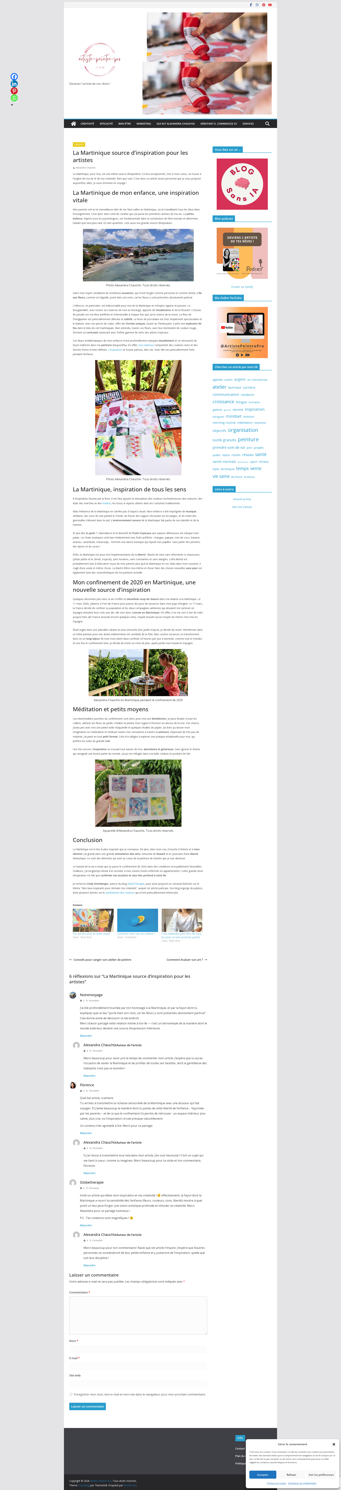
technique (227, 469)
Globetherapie (92, 1182)
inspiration (255, 409)
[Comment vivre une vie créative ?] (137, 920)
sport (253, 462)
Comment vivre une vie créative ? (136, 933)
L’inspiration (115, 349)
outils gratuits (224, 439)
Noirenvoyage (91, 994)
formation (254, 402)
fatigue (241, 402)
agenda (218, 379)
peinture (248, 439)
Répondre (86, 1035)
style (216, 469)
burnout (234, 387)
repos (226, 455)
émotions (249, 477)
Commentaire (79, 1292)
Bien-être (124, 123)
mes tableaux (146, 345)
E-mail (74, 1358)
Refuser (291, 1474)
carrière (249, 387)
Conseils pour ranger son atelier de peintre (102, 960)
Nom (73, 1341)
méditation (245, 422)
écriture (236, 477)
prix (249, 448)
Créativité (87, 123)
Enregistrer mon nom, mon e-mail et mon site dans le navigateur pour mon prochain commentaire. (140, 1394)
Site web (75, 1375)
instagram (218, 416)
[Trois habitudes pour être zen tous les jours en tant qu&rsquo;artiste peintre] (182, 920)
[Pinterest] (14, 90)
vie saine (221, 476)
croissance (223, 401)
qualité (216, 455)
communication (226, 394)
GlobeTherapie (136, 883)
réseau (248, 454)
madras (106, 503)
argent (240, 379)
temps (242, 468)
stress (264, 461)
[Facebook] (14, 76)
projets (259, 448)
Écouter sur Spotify (242, 286)
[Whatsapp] (14, 97)
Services (248, 123)
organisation (243, 429)
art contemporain (257, 379)
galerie (217, 410)
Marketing (144, 123)
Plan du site (242, 1456)
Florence (87, 1084)
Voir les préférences (321, 1474)
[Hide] (12, 104)
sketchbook (243, 462)
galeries (227, 410)
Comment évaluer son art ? (185, 960)
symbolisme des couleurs (120, 892)
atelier (220, 387)
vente (255, 468)
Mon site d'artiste (242, 507)
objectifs (219, 430)
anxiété (228, 379)
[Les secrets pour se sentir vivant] (93, 920)
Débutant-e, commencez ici (219, 123)
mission (248, 416)
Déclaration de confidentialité (302, 1483)
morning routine (224, 422)
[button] (334, 1444)
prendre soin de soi (229, 447)
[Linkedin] (14, 83)
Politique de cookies (276, 1483)
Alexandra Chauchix (86, 167)
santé (260, 454)
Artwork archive (242, 499)
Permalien (94, 1000)
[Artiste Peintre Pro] (73, 123)
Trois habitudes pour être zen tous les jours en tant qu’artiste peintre (181, 935)
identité (237, 410)
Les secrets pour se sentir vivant (91, 933)
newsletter (260, 422)
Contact (240, 1448)
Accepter (262, 1474)
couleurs (247, 394)
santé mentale (224, 461)
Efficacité (106, 123)
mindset (234, 416)
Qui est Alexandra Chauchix (176, 123)
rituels (235, 455)
